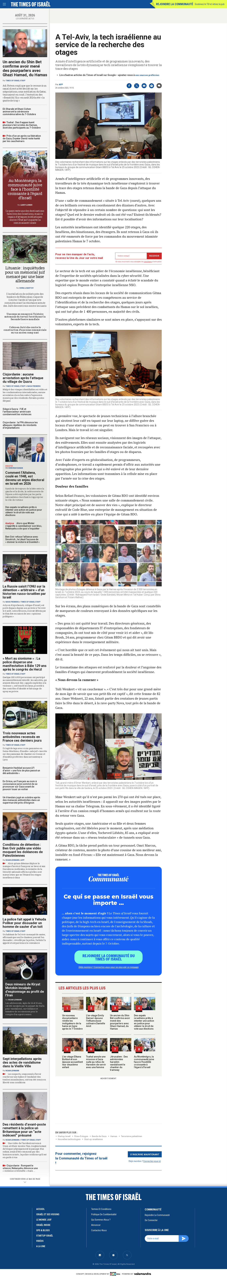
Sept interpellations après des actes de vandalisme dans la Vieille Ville (22, 1062)
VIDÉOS (40, 1241)
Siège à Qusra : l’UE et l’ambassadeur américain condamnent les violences (17, 412)
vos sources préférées (147, 75)
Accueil (40, 1209)
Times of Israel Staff (15, 81)
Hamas (113, 1136)
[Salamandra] (142, 1274)
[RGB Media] (115, 1274)
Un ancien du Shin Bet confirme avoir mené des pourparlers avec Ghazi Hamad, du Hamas (120, 1022)
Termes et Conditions (101, 1209)
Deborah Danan (16, 468)
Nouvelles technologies (69, 1139)
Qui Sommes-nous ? (101, 1219)
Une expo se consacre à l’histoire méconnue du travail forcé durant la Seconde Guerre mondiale (24, 316)
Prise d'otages (81, 1136)
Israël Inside (43, 1225)
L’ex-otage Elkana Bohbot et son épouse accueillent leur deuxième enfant (72, 1062)
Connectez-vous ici (152, 1161)
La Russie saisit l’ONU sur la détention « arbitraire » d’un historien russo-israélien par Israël (24, 591)
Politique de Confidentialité (103, 1214)
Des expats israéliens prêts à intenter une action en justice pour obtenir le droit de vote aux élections (144, 1022)
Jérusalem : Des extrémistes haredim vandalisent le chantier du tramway (119, 1063)
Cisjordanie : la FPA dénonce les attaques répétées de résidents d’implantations (20, 425)
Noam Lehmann (12, 860)
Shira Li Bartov (26, 288)
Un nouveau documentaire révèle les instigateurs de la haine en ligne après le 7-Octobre (72, 1022)
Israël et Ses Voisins (47, 1214)
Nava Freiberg (34, 386)
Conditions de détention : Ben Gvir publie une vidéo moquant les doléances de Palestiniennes (23, 850)
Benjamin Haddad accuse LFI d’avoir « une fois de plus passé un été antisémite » (21, 771)
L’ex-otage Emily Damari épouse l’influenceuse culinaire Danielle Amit (95, 1020)
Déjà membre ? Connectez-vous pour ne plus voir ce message (109, 966)
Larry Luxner (26, 205)
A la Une (40, 1246)
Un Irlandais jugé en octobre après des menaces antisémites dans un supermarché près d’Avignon (21, 800)
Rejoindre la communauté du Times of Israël (108, 957)
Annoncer (96, 1225)
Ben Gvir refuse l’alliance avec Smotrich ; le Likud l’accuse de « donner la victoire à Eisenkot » (22, 539)
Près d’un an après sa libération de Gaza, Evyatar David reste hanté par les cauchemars (22, 138)
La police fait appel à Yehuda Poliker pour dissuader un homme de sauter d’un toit (24, 923)
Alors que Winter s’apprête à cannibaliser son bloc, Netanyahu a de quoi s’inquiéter (23, 526)
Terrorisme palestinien (131, 1136)
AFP (61, 84)
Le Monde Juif (44, 1219)
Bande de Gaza (99, 1136)
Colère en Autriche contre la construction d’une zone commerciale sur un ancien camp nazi (24, 330)
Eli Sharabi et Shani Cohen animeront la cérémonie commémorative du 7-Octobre (19, 112)
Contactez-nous (99, 1230)
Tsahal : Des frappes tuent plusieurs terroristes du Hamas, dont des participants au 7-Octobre (22, 125)
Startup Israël (64, 1136)
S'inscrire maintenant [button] (144, 1154)
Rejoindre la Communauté (174, 4)
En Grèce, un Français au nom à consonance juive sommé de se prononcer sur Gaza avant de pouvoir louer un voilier (20, 785)
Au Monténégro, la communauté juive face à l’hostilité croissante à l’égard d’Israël (144, 1062)
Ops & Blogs (43, 1230)
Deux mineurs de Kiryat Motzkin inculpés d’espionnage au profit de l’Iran (24, 989)
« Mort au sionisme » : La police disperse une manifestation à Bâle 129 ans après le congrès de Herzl (25, 663)
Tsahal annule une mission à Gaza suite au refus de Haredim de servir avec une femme (96, 1062)
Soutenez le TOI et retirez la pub (210, 4)
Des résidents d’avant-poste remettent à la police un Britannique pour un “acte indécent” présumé (24, 1129)
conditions (148, 262)
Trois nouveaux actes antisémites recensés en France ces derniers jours (22, 736)
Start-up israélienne (93, 1139)
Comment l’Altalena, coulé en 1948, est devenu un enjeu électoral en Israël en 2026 (24, 478)
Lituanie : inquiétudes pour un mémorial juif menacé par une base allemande (25, 274)
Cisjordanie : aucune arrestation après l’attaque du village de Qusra (23, 378)
